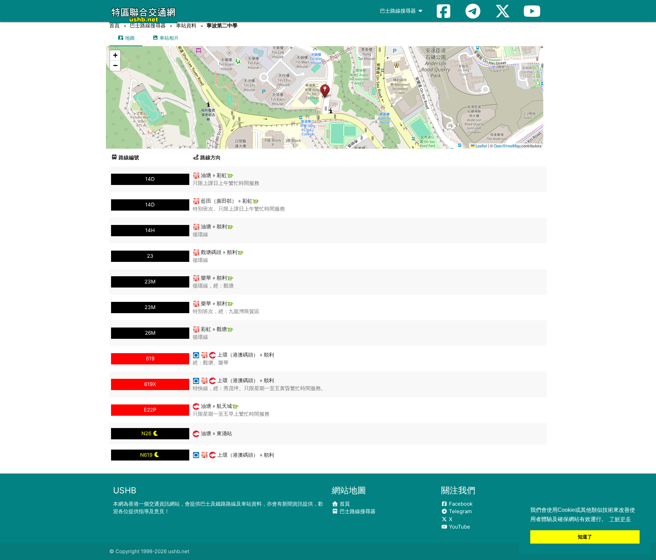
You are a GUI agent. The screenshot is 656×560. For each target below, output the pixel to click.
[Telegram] (473, 11)
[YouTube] (532, 11)
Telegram (460, 511)
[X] (502, 11)
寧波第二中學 (222, 25)
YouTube (459, 526)
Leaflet (481, 145)
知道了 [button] (585, 536)
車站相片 (168, 38)
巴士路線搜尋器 (398, 11)
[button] (325, 90)
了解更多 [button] (620, 519)
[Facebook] (443, 11)
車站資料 (186, 25)
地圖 (129, 38)
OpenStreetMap (507, 145)
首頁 (114, 25)
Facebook (460, 504)
